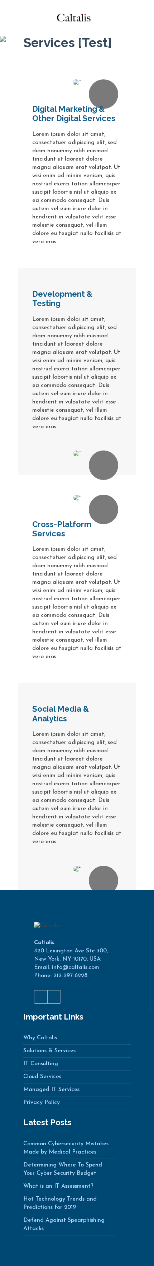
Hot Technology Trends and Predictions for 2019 (60, 1203)
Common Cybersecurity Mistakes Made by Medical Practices (66, 1148)
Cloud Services (42, 1077)
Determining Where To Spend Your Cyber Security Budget (62, 1169)
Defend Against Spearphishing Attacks (64, 1225)
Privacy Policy (41, 1102)
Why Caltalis (40, 1038)
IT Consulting (40, 1064)
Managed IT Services (51, 1089)
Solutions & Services (49, 1051)
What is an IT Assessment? (58, 1186)
